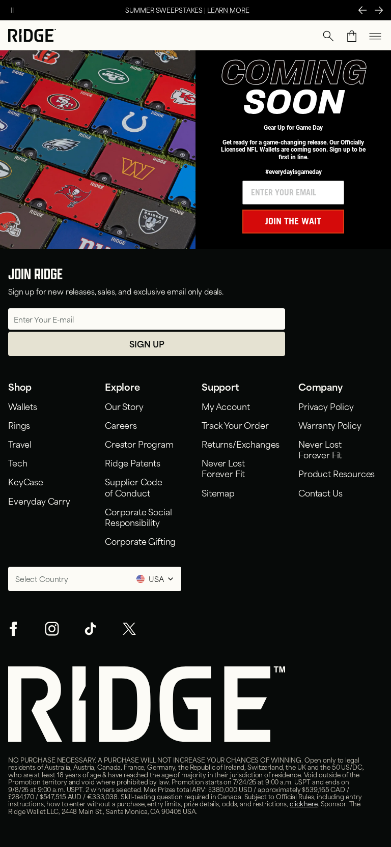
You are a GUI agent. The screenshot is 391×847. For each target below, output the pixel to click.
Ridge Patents (132, 462)
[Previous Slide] (362, 10)
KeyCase (25, 481)
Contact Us (320, 492)
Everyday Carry (39, 500)
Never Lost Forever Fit (225, 468)
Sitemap (218, 492)
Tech (17, 462)
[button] (328, 36)
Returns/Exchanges (241, 443)
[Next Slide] (379, 10)
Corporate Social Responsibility (138, 517)
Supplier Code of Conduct (133, 487)
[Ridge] (32, 36)
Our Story (124, 406)
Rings (19, 424)
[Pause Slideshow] (12, 10)
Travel (20, 443)
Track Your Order (235, 424)
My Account (225, 406)
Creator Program (139, 443)
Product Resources (336, 473)
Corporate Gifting (140, 540)
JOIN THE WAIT (293, 221)
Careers (121, 424)
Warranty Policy (329, 424)
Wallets (22, 406)
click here (304, 803)
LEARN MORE (228, 10)
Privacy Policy (326, 406)
